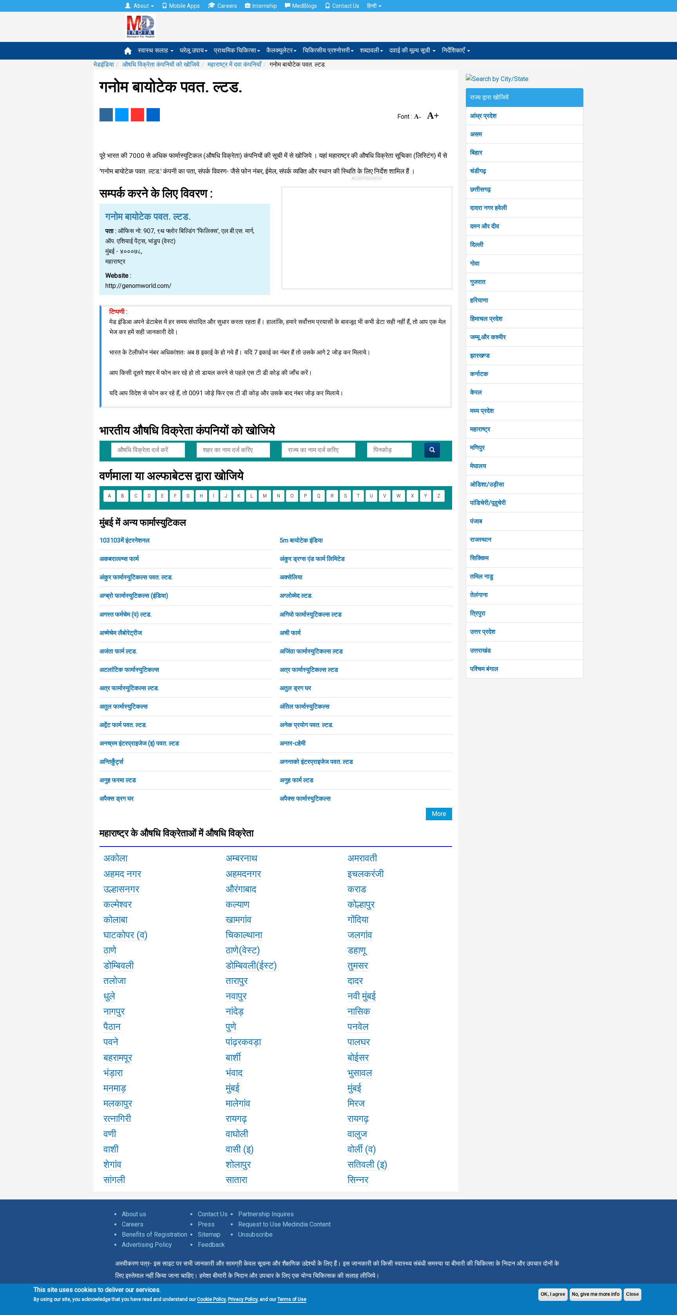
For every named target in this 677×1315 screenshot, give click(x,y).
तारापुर (237, 980)
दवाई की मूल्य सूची (410, 50)
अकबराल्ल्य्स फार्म (119, 559)
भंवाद (234, 1072)
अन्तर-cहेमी (293, 743)
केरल (476, 392)
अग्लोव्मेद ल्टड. (296, 595)
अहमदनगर (243, 873)
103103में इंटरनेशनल (125, 540)
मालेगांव (238, 1103)
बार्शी (233, 1057)
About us (134, 1214)
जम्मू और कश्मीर (488, 337)
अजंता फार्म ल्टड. (118, 651)
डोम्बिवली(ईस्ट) (251, 965)
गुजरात (477, 282)
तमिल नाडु (481, 576)
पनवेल (358, 1026)
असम (476, 134)
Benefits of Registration (154, 1234)
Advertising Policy (147, 1244)
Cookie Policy (211, 1299)
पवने (110, 1041)
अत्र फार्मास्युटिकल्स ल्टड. (129, 688)
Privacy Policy (242, 1299)
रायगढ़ (236, 1118)
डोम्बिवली (118, 965)
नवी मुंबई (362, 996)
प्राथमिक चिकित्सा (235, 50)
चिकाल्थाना (244, 935)
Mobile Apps (184, 6)
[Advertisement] (367, 236)
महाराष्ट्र (480, 429)
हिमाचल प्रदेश (486, 318)
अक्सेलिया (291, 577)
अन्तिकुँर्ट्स (111, 761)
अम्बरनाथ (241, 858)
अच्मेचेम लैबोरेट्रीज (121, 633)
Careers (227, 6)
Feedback (211, 1244)
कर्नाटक (479, 374)
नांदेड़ (235, 1011)
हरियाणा (479, 300)
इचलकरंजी (366, 873)
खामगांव (239, 919)
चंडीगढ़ (478, 171)
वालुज (357, 1134)
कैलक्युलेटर (279, 50)
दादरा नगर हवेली (488, 208)
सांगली (114, 1179)
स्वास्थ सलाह (154, 50)
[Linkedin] (153, 114)
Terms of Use (291, 1299)
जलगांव (360, 935)
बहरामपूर (117, 1057)
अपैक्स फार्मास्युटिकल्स (305, 798)
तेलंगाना (479, 595)
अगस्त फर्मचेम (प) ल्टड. (126, 614)
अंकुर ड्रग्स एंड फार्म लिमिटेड (312, 559)
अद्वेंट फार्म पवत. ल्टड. (123, 725)
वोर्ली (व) (362, 1149)
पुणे (231, 1026)
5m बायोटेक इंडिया (301, 540)
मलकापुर (117, 1103)
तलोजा (114, 980)
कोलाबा (115, 919)
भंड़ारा (113, 1072)
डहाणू (357, 950)
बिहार (476, 152)
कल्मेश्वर (117, 904)
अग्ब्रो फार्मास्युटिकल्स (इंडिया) (134, 595)
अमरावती (362, 858)
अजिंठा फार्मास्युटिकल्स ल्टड (311, 651)
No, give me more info (595, 1294)
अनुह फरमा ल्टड (118, 780)
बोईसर (358, 1057)
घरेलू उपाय (192, 50)
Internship (264, 6)
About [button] (141, 6)
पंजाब (476, 521)
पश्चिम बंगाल (484, 669)
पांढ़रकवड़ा (243, 1041)
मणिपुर (477, 447)
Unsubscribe (255, 1234)
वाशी (110, 1149)
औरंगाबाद (241, 889)
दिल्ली (476, 244)
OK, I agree (553, 1294)
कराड (357, 889)
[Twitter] (122, 114)
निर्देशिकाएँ (454, 50)
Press (206, 1224)
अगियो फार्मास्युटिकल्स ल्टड (311, 614)
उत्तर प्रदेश (482, 631)
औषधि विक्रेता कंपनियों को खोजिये (160, 64)
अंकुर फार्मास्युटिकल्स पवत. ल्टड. (136, 577)
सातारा (236, 1179)
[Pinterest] (137, 114)
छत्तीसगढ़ (480, 189)
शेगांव (112, 1164)
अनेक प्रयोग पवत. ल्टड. (306, 725)
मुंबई (232, 1088)
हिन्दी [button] (372, 6)
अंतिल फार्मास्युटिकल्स (304, 706)
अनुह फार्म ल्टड (296, 780)
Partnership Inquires (266, 1214)
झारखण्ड (480, 355)
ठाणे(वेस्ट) (243, 950)
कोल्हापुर (361, 904)
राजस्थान (480, 539)
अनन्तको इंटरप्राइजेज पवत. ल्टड (316, 761)
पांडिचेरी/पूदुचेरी (488, 502)
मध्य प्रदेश (482, 410)
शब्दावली (369, 50)
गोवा (475, 263)
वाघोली (237, 1134)
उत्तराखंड (480, 650)
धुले (109, 996)
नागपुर (114, 1011)
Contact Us (345, 6)
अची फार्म (290, 633)
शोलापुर (238, 1164)
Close (632, 1294)
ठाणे (109, 950)
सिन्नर (358, 1179)
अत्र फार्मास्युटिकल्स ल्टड (309, 669)
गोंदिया (358, 919)
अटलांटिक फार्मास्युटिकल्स (129, 669)
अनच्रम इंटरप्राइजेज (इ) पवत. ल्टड (139, 743)
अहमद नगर (122, 873)
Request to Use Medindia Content (284, 1224)
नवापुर (236, 996)
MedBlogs (304, 6)
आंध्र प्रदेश (483, 115)
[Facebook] (106, 114)
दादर (355, 980)
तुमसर (358, 965)
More (439, 814)
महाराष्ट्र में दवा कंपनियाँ (234, 64)
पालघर (359, 1041)
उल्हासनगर (121, 889)
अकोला (115, 858)
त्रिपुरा (477, 613)
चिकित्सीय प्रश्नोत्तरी (326, 50)
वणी (109, 1134)
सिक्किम (479, 558)
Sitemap (209, 1234)
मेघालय (478, 466)
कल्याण (238, 904)
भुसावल (360, 1072)
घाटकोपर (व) (125, 935)
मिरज (356, 1103)
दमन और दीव (484, 226)
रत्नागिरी (117, 1118)
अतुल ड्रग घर (295, 688)
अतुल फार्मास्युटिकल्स (124, 706)
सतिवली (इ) (367, 1164)
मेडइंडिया (104, 64)
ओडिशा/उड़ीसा (487, 484)
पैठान (112, 1026)
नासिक (359, 1011)
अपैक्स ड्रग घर (117, 798)
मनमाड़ (114, 1088)
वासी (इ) (240, 1149)
